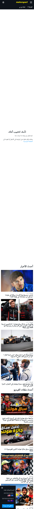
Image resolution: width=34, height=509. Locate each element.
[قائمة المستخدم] (3, 2)
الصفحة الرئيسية (28, 141)
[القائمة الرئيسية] (31, 2)
